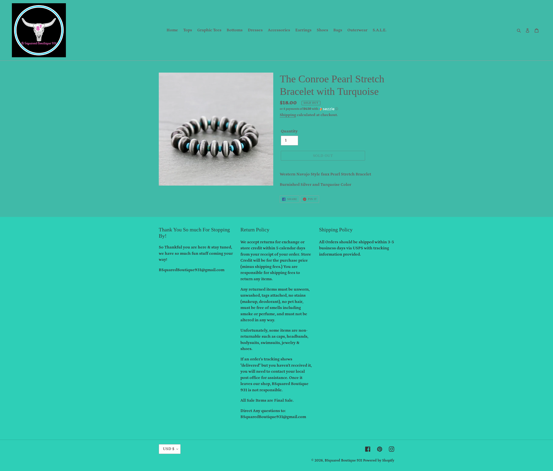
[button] (309, 109)
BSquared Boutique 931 (343, 460)
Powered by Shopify (378, 460)
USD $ (168, 449)
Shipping (288, 115)
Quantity (289, 131)
